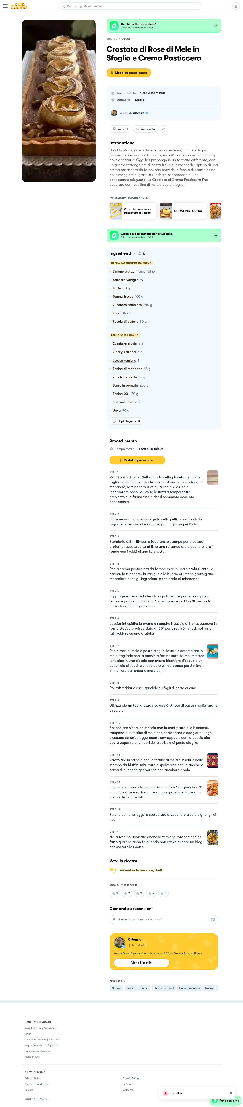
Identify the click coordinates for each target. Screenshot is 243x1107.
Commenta (148, 129)
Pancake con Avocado (38, 1050)
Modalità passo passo (131, 73)
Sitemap (127, 1084)
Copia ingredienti (129, 421)
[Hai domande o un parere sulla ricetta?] (160, 920)
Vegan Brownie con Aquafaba (42, 1045)
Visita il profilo (141, 962)
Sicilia (28, 1033)
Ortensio (138, 113)
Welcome (128, 1089)
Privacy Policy (33, 1078)
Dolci (126, 39)
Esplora (29, 1089)
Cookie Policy (131, 1078)
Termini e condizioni (36, 1084)
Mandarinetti (32, 1056)
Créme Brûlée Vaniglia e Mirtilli (42, 1039)
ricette (112, 39)
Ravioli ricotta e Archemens (41, 1028)
